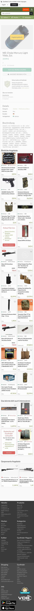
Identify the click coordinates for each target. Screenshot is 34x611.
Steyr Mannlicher (5, 529)
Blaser (2, 527)
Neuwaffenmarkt (5, 579)
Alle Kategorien (5, 569)
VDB (2, 512)
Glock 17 (19, 509)
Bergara (3, 532)
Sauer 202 (19, 507)
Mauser (3, 523)
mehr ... (3, 516)
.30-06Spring (4, 542)
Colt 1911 (19, 512)
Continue (14, 4)
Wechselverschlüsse (24, 109)
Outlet (2, 578)
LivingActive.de (5, 509)
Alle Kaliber (4, 574)
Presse (19, 581)
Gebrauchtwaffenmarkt (7, 581)
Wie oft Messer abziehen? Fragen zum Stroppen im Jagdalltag (23, 542)
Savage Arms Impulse (22, 516)
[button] (31, 9)
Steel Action (4, 530)
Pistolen (19, 530)
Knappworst (4, 507)
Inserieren (25, 9)
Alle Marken (4, 567)
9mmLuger (4, 549)
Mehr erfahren (25, 88)
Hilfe (18, 567)
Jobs (18, 578)
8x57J (2, 547)
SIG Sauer (3, 525)
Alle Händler (4, 572)
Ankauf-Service (21, 574)
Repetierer (20, 523)
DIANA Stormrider (22, 514)
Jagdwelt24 (4, 505)
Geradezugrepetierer (22, 532)
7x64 (2, 545)
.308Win (3, 540)
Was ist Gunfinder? (22, 571)
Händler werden (21, 569)
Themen (3, 576)
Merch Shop (20, 583)
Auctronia (6, 95)
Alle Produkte (4, 571)
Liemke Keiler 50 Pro (22, 510)
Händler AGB (4, 591)
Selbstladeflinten (21, 527)
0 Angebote (6, 98)
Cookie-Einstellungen (6, 594)
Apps (18, 579)
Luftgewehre (20, 529)
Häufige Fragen (5, 598)
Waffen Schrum (5, 510)
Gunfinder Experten (22, 572)
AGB (2, 589)
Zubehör (15, 109)
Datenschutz (4, 592)
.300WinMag (4, 544)
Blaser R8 (19, 505)
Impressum (4, 596)
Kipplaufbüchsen (21, 525)
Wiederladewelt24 (6, 514)
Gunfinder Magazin (22, 576)
